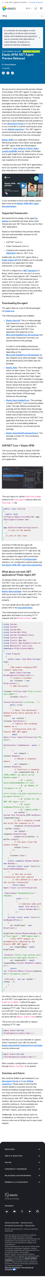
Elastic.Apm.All (13, 320)
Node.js (21, 148)
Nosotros (10, 1149)
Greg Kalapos (10, 64)
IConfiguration (30, 559)
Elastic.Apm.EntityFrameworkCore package (22, 1045)
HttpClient (11, 253)
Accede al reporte (36, 2)
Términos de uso (27, 1222)
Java (15, 148)
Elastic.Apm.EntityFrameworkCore (22, 433)
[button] (39, 38)
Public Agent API (10, 260)
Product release (31, 51)
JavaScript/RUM (9, 151)
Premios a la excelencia (16, 1182)
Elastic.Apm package (11, 591)
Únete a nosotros (13, 1156)
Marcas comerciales (12, 1222)
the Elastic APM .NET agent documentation (22, 565)
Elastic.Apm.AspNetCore (17, 400)
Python (29, 148)
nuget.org (9, 311)
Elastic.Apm (11, 367)
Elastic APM (7, 140)
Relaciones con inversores (18, 1175)
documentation (25, 607)
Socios (8, 1162)
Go (22, 151)
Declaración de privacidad (14, 1225)
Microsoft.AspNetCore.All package (22, 335)
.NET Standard (29, 270)
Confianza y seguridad (16, 1169)
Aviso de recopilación (12, 1267)
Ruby (36, 148)
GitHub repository (16, 129)
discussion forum (15, 123)
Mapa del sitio (30, 1225)
